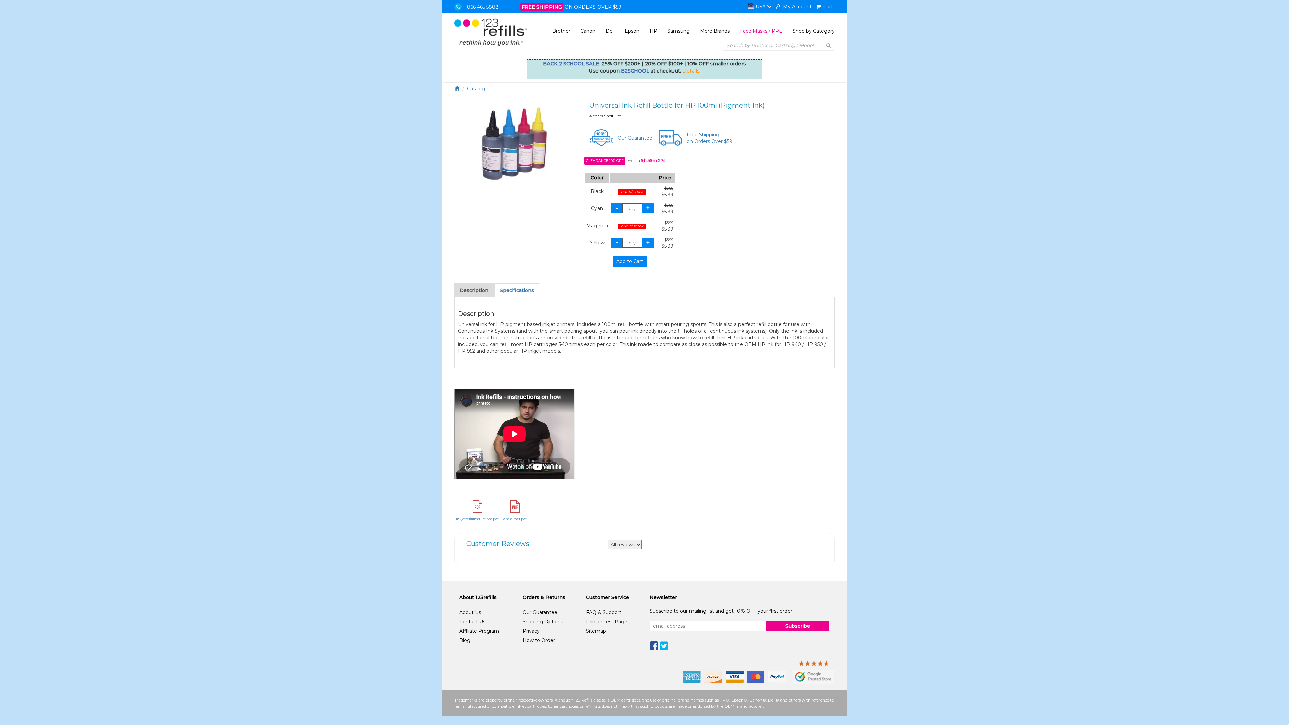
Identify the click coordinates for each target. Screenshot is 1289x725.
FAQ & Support (603, 612)
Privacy (531, 631)
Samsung (678, 31)
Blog (464, 640)
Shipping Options (543, 622)
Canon (587, 31)
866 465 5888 (483, 7)
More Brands (715, 31)
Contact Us (472, 622)
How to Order (539, 640)
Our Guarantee (635, 138)
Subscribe (797, 626)
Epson (632, 31)
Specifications (517, 290)
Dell (610, 31)
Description (474, 290)
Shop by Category (814, 31)
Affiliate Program (479, 631)
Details (690, 71)
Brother (561, 31)
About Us (470, 612)
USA (760, 7)
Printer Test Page (606, 622)
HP (653, 31)
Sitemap (596, 631)
